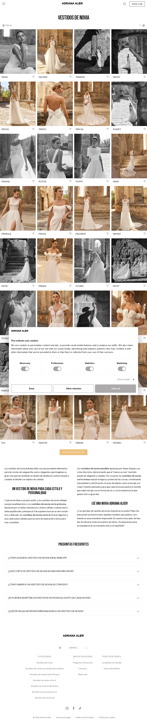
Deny (31, 388)
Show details (123, 379)
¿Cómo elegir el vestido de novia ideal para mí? (37, 557)
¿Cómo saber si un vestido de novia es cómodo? (38, 584)
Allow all (115, 388)
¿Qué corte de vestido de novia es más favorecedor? (41, 571)
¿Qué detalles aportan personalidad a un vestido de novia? (46, 611)
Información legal (63, 717)
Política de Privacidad (85, 717)
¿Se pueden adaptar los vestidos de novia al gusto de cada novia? (49, 597)
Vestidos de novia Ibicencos (44, 692)
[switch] (57, 369)
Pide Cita (137, 4)
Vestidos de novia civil (44, 698)
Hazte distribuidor (112, 668)
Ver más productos (73, 452)
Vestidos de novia (44, 663)
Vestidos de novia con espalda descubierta (44, 668)
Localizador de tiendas (112, 663)
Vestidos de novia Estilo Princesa (44, 674)
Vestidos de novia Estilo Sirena (44, 686)
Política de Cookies (107, 717)
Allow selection (73, 388)
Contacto (82, 668)
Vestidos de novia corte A (44, 680)
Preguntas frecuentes (83, 663)
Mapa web (82, 674)
